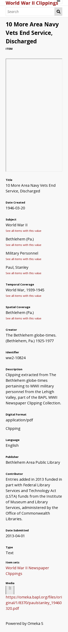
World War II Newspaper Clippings (27, 570)
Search (58, 11)
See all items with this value (23, 231)
